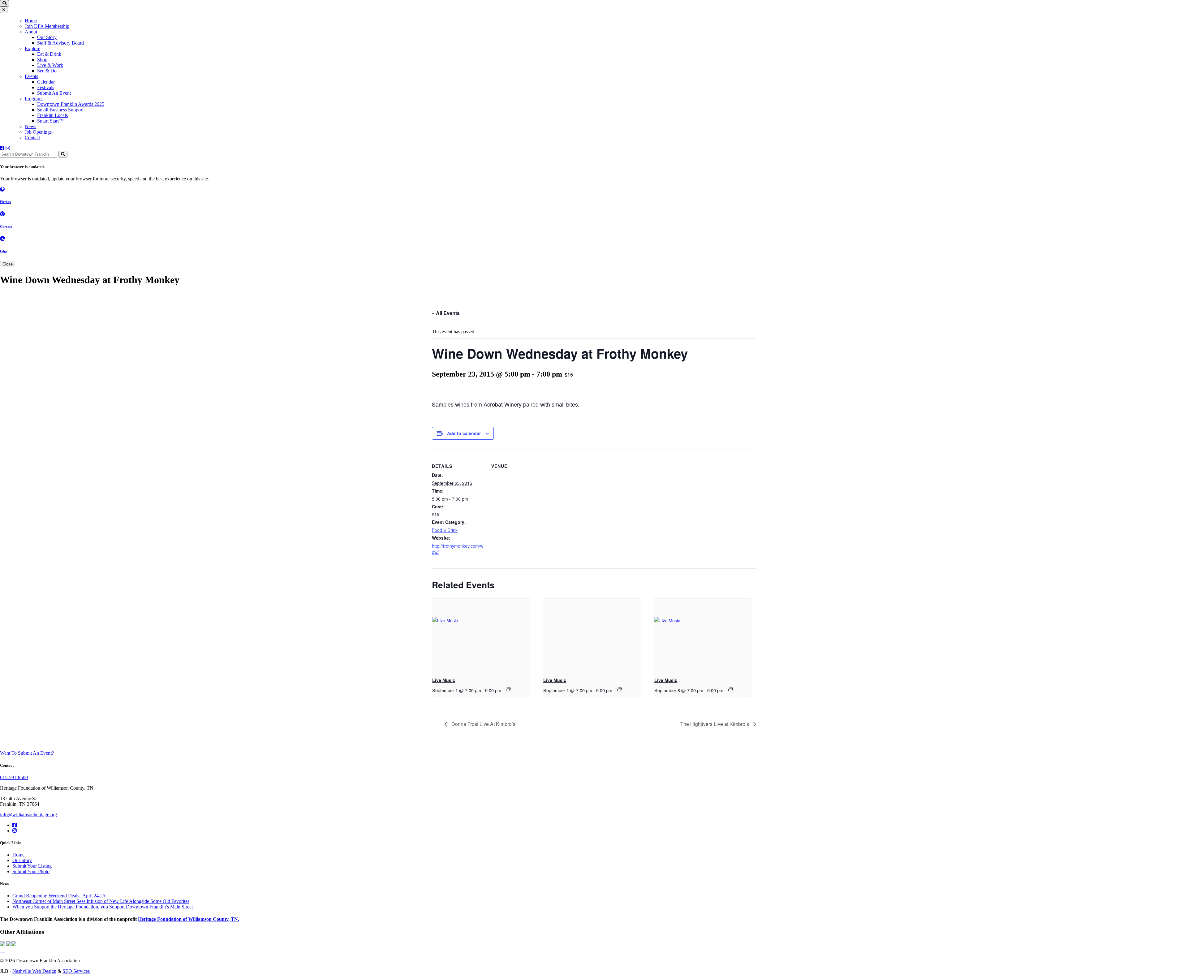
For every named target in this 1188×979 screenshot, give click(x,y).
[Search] (62, 154)
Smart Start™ (50, 120)
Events (31, 76)
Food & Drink (445, 530)
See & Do (47, 70)
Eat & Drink (49, 54)
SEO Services (76, 971)
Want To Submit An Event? (27, 753)
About (31, 31)
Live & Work (50, 65)
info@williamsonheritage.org (28, 814)
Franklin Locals (52, 115)
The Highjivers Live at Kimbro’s (715, 723)
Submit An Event (54, 93)
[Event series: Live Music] (508, 689)
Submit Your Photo (31, 871)
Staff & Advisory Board (60, 42)
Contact (32, 137)
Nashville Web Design (34, 971)
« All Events (446, 313)
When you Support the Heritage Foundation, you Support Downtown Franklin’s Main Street (102, 906)
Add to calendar (464, 433)
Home (31, 20)
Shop (42, 59)
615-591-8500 (14, 777)
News (30, 126)
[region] (594, 78)
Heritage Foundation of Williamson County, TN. (188, 919)
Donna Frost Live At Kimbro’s (482, 723)
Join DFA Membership (47, 26)
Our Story (47, 37)
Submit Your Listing (32, 866)
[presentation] (481, 635)
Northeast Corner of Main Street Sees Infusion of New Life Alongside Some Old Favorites (100, 901)
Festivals (45, 87)
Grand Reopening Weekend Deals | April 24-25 (58, 895)
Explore (32, 48)
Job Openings (38, 132)
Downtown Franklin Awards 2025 (70, 104)
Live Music (443, 680)
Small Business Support (60, 109)
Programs (34, 98)
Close (7, 264)
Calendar (46, 81)
